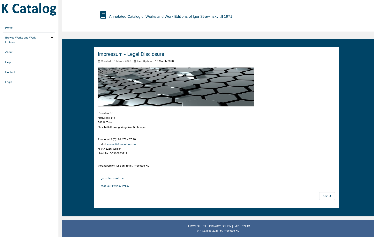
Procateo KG (232, 230)
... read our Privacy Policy (113, 185)
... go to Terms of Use (111, 178)
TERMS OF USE (197, 226)
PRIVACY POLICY (220, 226)
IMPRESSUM (242, 226)
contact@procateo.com (121, 144)
